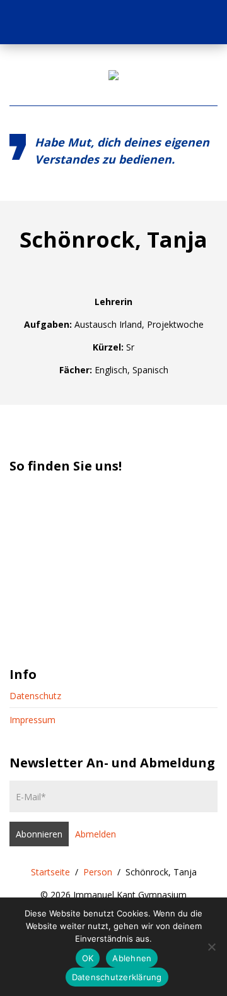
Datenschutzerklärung (117, 977)
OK (88, 958)
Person (97, 872)
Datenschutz (35, 696)
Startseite (50, 872)
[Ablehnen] (211, 946)
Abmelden (95, 834)
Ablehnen (131, 958)
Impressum (32, 720)
